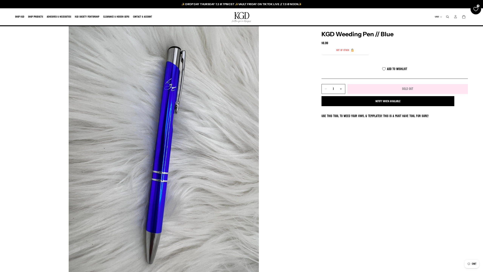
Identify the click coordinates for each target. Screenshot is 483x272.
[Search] (447, 17)
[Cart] (464, 17)
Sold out (407, 89)
